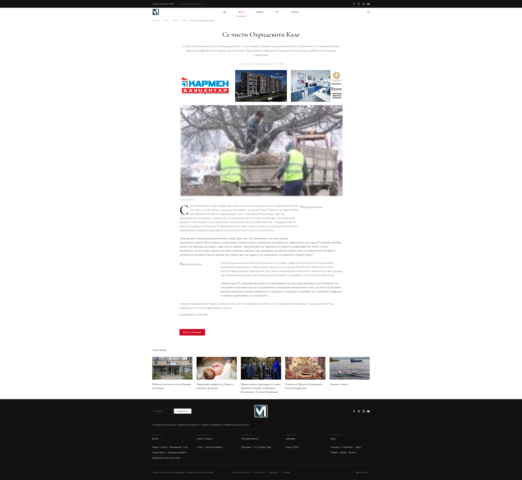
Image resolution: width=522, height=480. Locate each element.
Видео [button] (260, 11)
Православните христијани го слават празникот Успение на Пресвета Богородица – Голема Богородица (261, 388)
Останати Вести (249, 439)
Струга (164, 447)
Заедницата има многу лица (166, 457)
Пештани (335, 447)
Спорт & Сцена (204, 439)
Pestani (334, 452)
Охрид (281, 64)
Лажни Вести (158, 452)
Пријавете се (183, 411)
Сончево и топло (339, 384)
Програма (246, 447)
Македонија (175, 447)
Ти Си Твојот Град (262, 447)
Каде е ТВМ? (292, 447)
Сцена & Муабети (214, 447)
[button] (368, 12)
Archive (295, 11)
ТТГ (277, 11)
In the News (347, 447)
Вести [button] (241, 11)
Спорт (200, 447)
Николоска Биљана (263, 64)
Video (358, 447)
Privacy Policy (259, 472)
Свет (185, 447)
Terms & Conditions (240, 472)
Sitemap (286, 472)
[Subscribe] (203, 3)
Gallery (343, 452)
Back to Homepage (192, 332)
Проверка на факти (177, 452)
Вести (155, 439)
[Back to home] (155, 12)
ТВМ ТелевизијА (206, 472)
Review (352, 452)
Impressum (274, 472)
